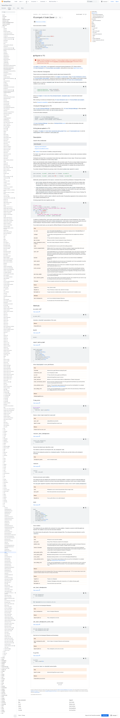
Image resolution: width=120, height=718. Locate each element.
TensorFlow (35, 14)
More (22, 8)
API (26, 1)
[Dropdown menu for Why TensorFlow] (57, 1)
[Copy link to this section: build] (38, 330)
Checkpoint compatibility (42, 102)
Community (42, 1)
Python (9, 8)
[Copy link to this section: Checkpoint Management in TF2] (53, 106)
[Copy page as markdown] (60, 17)
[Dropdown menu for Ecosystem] (37, 1)
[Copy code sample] (86, 28)
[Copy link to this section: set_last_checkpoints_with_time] (54, 622)
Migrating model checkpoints (40, 146)
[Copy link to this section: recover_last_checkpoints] (50, 433)
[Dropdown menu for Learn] (23, 1)
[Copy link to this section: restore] (39, 463)
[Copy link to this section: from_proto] (41, 400)
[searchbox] (8, 12)
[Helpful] (84, 14)
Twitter (19, 708)
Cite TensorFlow (72, 710)
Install (16, 1)
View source (36, 311)
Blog (19, 702)
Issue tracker (71, 702)
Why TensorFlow (52, 1)
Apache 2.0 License (34, 691)
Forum (19, 704)
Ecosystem (33, 1)
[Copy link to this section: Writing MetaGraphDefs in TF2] (51, 128)
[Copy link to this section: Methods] (41, 306)
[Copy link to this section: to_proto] (40, 653)
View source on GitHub (41, 21)
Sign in (117, 1)
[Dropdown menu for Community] (46, 1)
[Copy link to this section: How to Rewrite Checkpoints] (51, 72)
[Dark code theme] (84, 28)
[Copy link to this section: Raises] (38, 285)
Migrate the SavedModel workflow (42, 148)
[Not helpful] (86, 14)
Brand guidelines (72, 708)
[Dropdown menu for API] (28, 1)
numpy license (37, 692)
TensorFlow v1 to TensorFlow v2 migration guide (62, 61)
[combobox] (93, 1)
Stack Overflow (72, 706)
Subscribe (105, 715)
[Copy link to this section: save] (37, 502)
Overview (4, 8)
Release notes (72, 704)
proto (59, 123)
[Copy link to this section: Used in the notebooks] (47, 141)
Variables (37, 151)
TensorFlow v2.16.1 (7, 5)
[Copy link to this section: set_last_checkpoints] (48, 587)
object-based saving (78, 68)
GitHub (112, 1)
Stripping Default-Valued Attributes (58, 386)
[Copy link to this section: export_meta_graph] (46, 342)
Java (18, 8)
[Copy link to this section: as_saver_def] (42, 309)
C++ (14, 8)
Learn (20, 1)
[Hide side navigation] (15, 716)
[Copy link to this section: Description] (42, 137)
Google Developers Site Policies (51, 691)
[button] (8, 27)
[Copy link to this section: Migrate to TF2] (46, 56)
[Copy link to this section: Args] (37, 228)
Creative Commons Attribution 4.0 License (64, 689)
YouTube (20, 710)
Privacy (23, 715)
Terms (19, 715)
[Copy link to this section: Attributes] (39, 296)
